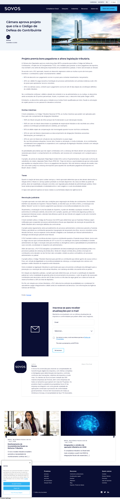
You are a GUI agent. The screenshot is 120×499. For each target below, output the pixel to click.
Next (102, 436)
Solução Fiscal (48, 482)
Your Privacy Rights (16, 492)
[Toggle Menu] (107, 2)
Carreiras (93, 2)
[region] (16, 479)
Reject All (16, 488)
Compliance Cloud (52, 8)
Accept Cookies (16, 483)
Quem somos (106, 471)
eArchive (46, 478)
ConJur (28, 295)
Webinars (72, 480)
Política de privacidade (40, 492)
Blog (71, 482)
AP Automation (48, 480)
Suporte (101, 2)
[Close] (30, 462)
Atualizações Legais (75, 476)
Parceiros (104, 478)
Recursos (73, 471)
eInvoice (46, 474)
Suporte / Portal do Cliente (77, 485)
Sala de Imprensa (106, 480)
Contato (104, 474)
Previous (18, 436)
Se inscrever (58, 350)
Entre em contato (109, 8)
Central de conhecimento (76, 474)
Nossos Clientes (106, 476)
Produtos (47, 471)
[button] (83, 367)
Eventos (72, 478)
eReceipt (46, 476)
